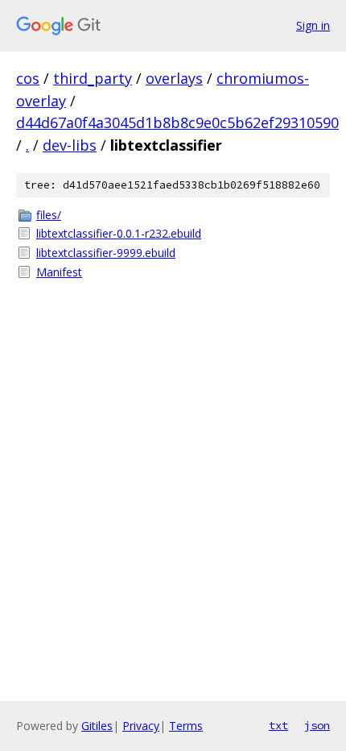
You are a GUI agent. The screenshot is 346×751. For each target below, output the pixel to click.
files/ (48, 214)
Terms (186, 725)
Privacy (140, 725)
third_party (92, 78)
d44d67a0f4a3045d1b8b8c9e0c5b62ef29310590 (177, 122)
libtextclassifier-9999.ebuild (105, 252)
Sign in (313, 25)
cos (27, 78)
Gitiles (97, 725)
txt (278, 725)
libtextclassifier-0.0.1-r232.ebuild (118, 233)
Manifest (59, 272)
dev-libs (70, 145)
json (317, 725)
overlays (174, 78)
